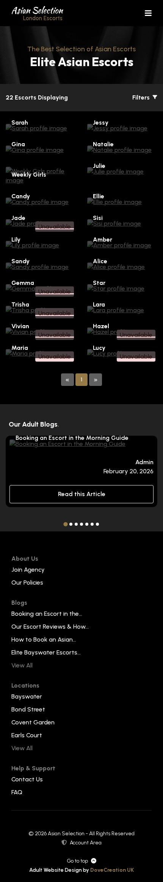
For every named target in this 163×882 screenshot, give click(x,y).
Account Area (86, 842)
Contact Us (27, 779)
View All (22, 665)
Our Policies (27, 582)
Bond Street (28, 709)
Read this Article (81, 494)
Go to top (77, 861)
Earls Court (26, 735)
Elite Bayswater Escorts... (46, 652)
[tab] (65, 524)
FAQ (16, 792)
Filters (141, 97)
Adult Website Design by (81, 870)
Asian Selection (37, 13)
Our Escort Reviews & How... (50, 626)
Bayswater (26, 696)
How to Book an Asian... (43, 639)
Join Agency (28, 569)
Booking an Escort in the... (46, 613)
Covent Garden (33, 722)
